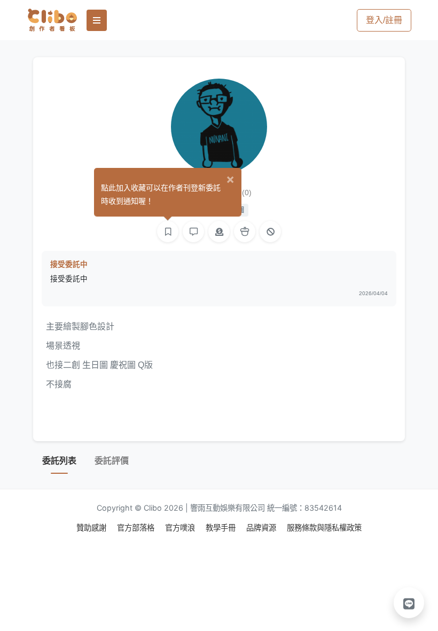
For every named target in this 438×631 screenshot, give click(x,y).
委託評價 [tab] (112, 460)
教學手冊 (222, 527)
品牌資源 (262, 527)
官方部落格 (137, 527)
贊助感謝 (92, 527)
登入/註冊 (384, 20)
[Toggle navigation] (97, 20)
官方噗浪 (181, 527)
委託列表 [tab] (59, 460)
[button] (409, 602)
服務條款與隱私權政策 (324, 527)
